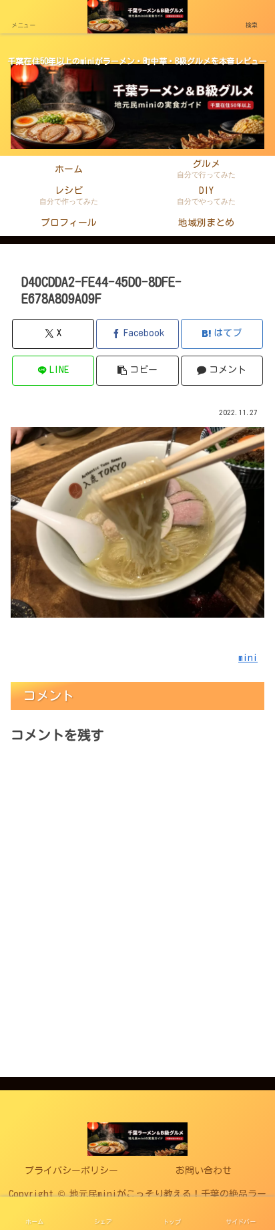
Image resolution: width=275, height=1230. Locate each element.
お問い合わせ (204, 1170)
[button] (137, 371)
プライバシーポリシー (71, 1170)
